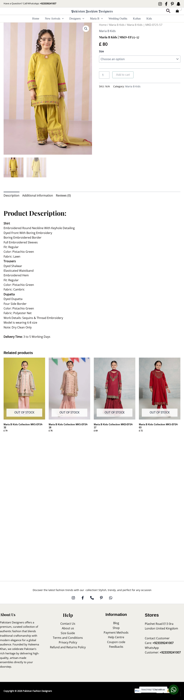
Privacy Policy (68, 642)
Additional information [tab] (37, 195)
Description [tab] (11, 195)
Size (101, 51)
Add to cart (123, 74)
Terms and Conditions (68, 638)
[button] (168, 11)
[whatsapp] (110, 597)
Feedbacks (116, 647)
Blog (116, 623)
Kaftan (137, 18)
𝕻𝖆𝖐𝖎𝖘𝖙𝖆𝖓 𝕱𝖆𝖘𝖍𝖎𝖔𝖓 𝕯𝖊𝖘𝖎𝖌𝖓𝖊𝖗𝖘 (92, 11)
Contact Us (67, 624)
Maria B (94, 18)
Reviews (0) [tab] (63, 195)
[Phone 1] (92, 597)
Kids (149, 18)
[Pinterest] (172, 4)
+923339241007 (48, 3)
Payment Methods (116, 632)
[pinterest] (101, 597)
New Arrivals (52, 18)
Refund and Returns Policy (68, 647)
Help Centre (116, 637)
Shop (116, 628)
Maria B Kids (117, 24)
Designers (75, 18)
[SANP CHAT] (178, 4)
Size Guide (68, 633)
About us (68, 628)
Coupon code (116, 642)
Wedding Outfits (118, 18)
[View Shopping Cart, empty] (177, 11)
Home (35, 18)
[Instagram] (160, 4)
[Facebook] (166, 4)
